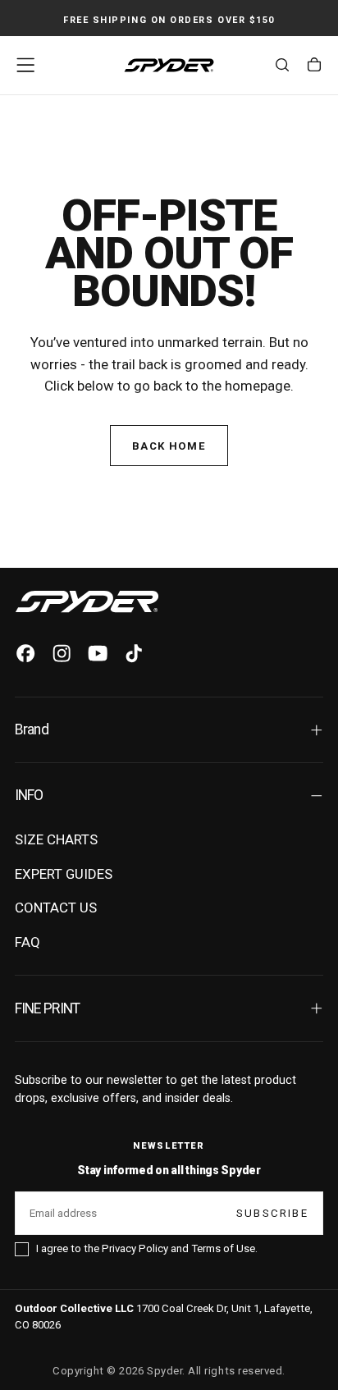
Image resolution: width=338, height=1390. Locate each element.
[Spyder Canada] (87, 601)
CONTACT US (56, 907)
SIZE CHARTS (56, 839)
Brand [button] (31, 729)
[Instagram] (61, 653)
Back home (169, 446)
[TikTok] (133, 653)
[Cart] (314, 67)
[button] (25, 64)
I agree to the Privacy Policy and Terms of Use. (147, 1248)
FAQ (27, 942)
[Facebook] (25, 653)
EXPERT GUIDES (63, 874)
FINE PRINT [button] (47, 1008)
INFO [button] (29, 795)
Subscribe (272, 1213)
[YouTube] (97, 653)
